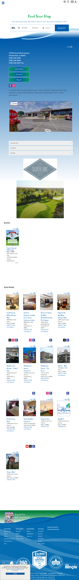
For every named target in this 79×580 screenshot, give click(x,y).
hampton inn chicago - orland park (12, 368)
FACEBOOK (40, 531)
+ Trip (68, 47)
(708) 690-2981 (45, 378)
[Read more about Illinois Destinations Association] (39, 570)
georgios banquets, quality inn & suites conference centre (29, 316)
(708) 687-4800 (28, 427)
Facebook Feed (14, 143)
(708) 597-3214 (45, 426)
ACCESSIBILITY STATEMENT (55, 573)
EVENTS (6, 534)
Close (15, 573)
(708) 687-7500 (11, 479)
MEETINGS (18, 531)
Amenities (12, 153)
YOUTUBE (40, 534)
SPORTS (18, 534)
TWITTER (40, 536)
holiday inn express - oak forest (45, 368)
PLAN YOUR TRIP (8, 541)
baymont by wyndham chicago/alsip (62, 315)
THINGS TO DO (7, 531)
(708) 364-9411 (45, 329)
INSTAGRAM (41, 538)
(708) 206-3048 (11, 380)
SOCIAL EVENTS (19, 538)
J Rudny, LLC (60, 575)
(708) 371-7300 (11, 325)
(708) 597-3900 (62, 325)
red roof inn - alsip (11, 420)
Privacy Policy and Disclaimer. (16, 569)
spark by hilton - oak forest (29, 420)
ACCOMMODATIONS (9, 538)
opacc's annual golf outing (11, 249)
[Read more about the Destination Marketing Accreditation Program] (56, 570)
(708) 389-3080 (11, 429)
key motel (61, 419)
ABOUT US (29, 536)
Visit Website (10, 327)
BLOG (5, 543)
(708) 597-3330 (28, 380)
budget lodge (45, 419)
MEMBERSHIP (30, 534)
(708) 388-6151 (62, 426)
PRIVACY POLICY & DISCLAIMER (38, 573)
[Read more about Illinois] (71, 570)
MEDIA (28, 531)
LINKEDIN (40, 541)
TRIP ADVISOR (41, 543)
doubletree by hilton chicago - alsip (12, 315)
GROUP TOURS (19, 536)
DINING (5, 536)
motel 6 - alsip (62, 366)
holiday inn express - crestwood (28, 368)
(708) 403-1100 (28, 329)
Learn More (15, 570)
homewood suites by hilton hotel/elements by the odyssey (46, 316)
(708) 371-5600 (62, 373)
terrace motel (11, 472)
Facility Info (13, 148)
